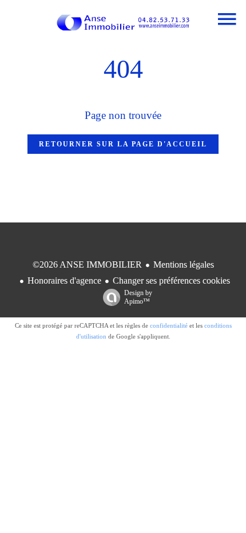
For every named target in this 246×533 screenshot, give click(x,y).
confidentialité (169, 325)
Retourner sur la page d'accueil (123, 144)
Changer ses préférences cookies (171, 280)
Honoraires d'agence (64, 280)
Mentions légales (183, 264)
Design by (138, 297)
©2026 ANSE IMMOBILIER (87, 264)
